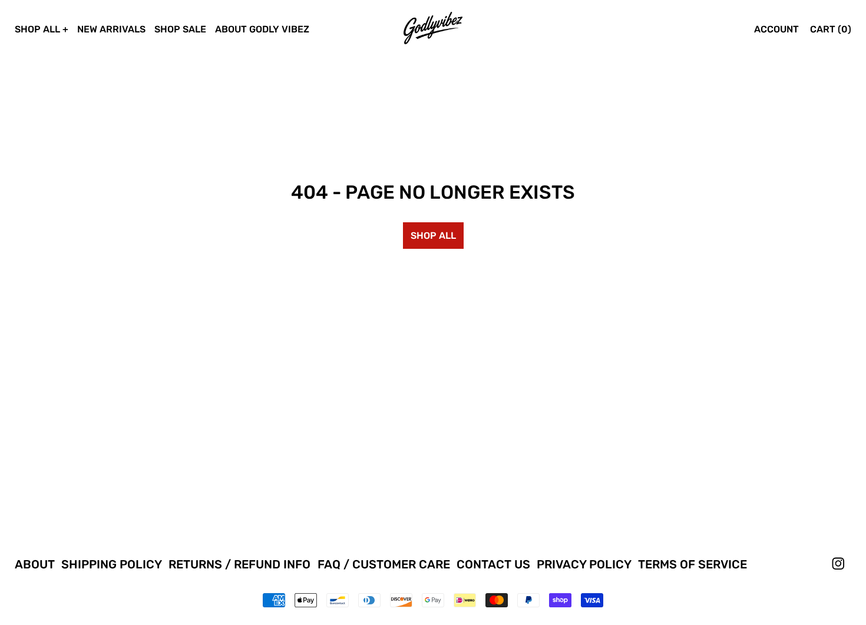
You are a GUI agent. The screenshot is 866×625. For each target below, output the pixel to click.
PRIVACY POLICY (584, 564)
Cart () (830, 29)
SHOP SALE (180, 29)
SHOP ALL (37, 29)
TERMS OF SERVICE (692, 564)
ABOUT (35, 564)
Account (776, 29)
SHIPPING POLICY (111, 564)
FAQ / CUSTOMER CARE (384, 564)
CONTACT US (493, 564)
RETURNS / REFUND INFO (239, 564)
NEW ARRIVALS (111, 29)
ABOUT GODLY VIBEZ (262, 29)
